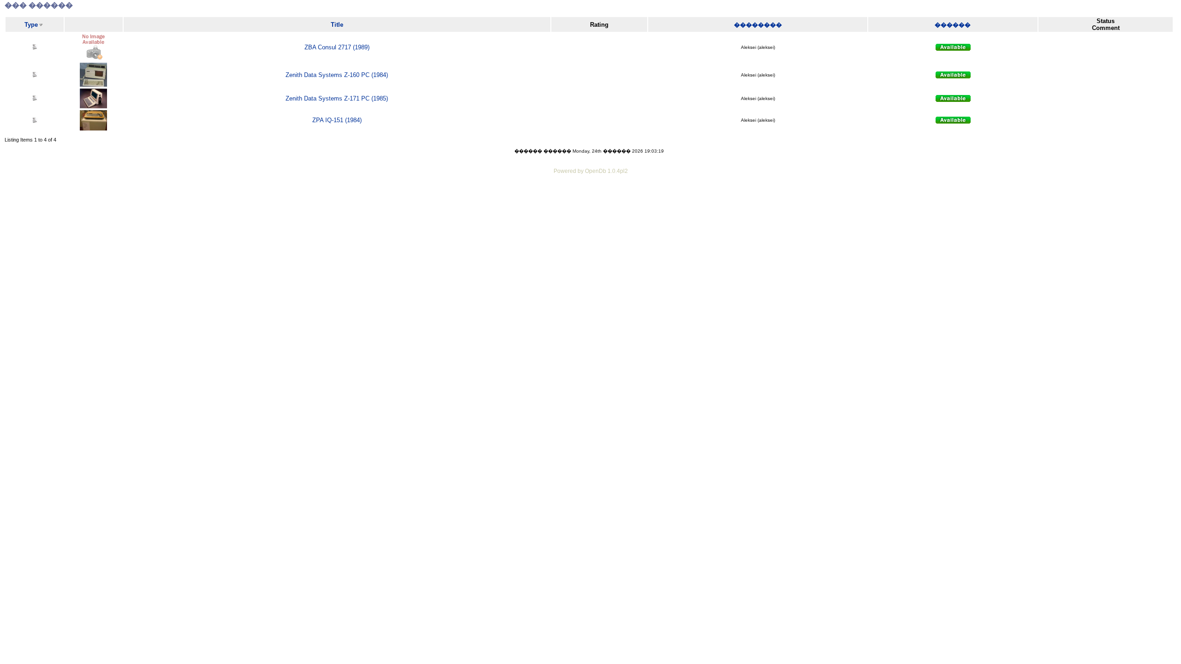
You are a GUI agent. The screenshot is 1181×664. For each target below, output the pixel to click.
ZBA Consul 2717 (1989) (337, 47)
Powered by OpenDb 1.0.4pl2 (591, 171)
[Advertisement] (590, 201)
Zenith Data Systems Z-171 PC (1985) (337, 98)
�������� (758, 24)
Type (31, 24)
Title (337, 24)
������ (953, 24)
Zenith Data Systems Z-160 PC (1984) (337, 74)
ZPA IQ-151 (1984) (337, 120)
